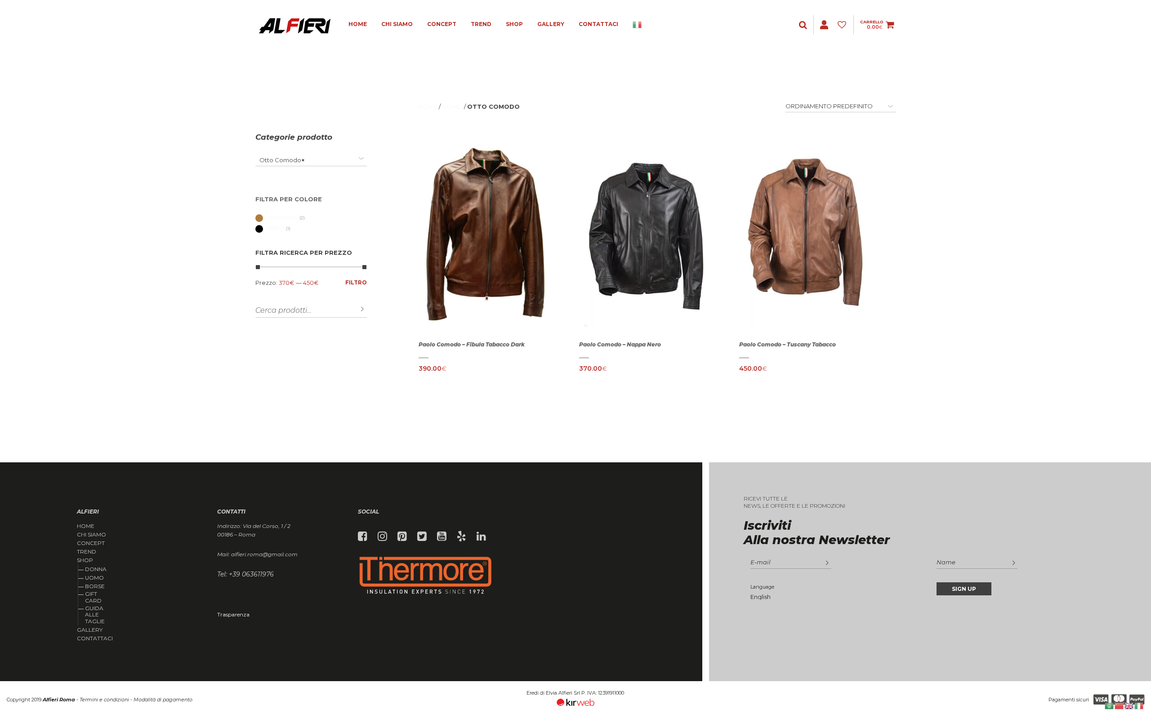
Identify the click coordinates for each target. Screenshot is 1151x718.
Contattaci (598, 24)
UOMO (452, 106)
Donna (96, 569)
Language (762, 586)
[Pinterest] (402, 536)
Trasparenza (233, 614)
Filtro (356, 282)
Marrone (282, 217)
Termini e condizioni (104, 699)
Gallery (550, 24)
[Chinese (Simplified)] (1119, 705)
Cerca (356, 309)
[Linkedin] (481, 536)
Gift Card (93, 596)
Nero (276, 228)
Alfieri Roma (59, 699)
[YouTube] (441, 536)
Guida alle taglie (95, 615)
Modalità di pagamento (163, 699)
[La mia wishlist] (843, 25)
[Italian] (637, 24)
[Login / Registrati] (804, 25)
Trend (481, 24)
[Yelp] (461, 536)
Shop (514, 24)
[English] (1129, 705)
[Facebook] (362, 536)
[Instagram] (382, 536)
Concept (441, 24)
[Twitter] (422, 536)
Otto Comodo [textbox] (280, 160)
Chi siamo (397, 24)
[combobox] (311, 160)
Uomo (94, 577)
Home (357, 24)
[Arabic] (1110, 705)
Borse (95, 586)
